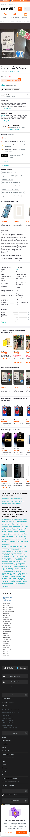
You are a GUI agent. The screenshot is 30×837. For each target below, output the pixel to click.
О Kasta (4, 737)
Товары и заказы (6, 740)
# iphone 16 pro (16, 196)
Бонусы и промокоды (8, 757)
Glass (3, 115)
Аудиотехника (7, 643)
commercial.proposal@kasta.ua (10, 727)
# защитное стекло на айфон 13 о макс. (13, 192)
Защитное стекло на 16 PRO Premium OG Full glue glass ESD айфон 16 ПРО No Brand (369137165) (14, 558)
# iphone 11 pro (6, 196)
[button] (8, 322)
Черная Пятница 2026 (10, 794)
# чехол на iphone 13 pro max (10, 189)
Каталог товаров (15, 687)
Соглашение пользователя (9, 778)
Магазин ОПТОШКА (13, 125)
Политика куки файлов (8, 785)
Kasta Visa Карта (6, 751)
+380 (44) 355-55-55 (7, 715)
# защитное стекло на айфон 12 (11, 182)
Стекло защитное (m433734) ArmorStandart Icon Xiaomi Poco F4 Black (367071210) (14, 554)
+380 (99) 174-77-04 (7, 722)
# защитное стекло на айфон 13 (11, 186)
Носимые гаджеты (8, 607)
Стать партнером (4, 3)
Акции (3, 761)
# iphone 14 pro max (21, 176)
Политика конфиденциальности (10, 781)
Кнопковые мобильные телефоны (6, 615)
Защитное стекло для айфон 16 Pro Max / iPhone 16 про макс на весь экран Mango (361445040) (15, 534)
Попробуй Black (15, 681)
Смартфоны (6, 603)
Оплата (4, 764)
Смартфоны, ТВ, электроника (7, 599)
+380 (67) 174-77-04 (7, 718)
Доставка (4, 768)
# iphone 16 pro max (7, 179)
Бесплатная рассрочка (8, 754)
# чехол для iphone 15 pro (9, 172)
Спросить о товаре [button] (13, 129)
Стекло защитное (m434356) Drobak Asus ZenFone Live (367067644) (14, 551)
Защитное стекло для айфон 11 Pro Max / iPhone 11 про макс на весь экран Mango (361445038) (14, 531)
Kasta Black (5, 744)
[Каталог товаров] (20, 9)
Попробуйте (12, 7)
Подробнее (7, 108)
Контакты (4, 775)
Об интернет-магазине (8, 702)
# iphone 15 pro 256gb (8, 176)
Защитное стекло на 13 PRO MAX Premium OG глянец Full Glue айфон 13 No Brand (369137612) (14, 574)
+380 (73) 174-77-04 (7, 720)
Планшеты (6, 605)
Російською (8, 832)
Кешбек (4, 747)
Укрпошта (7, 804)
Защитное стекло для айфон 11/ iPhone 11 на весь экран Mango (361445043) (14, 538)
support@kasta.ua (7, 725)
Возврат (4, 771)
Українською (21, 832)
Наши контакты (6, 698)
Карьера (4, 705)
